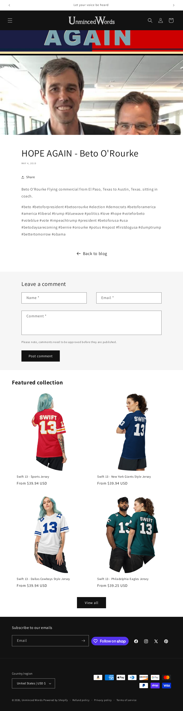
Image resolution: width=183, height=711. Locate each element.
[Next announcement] (173, 5)
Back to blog (95, 253)
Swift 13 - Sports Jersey (33, 477)
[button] (10, 20)
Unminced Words (32, 700)
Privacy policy (103, 700)
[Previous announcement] (9, 5)
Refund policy (80, 700)
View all (91, 602)
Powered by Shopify (55, 700)
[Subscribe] (83, 640)
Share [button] (30, 177)
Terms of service (127, 700)
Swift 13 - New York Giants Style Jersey (124, 477)
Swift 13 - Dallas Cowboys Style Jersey (43, 579)
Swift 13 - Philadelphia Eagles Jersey (122, 579)
